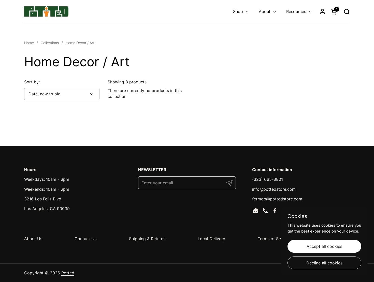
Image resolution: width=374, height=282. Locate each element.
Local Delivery (211, 238)
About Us (33, 238)
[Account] (322, 11)
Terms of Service (274, 238)
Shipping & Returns (147, 238)
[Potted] (46, 11)
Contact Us (85, 238)
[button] (346, 11)
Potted (67, 272)
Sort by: (32, 81)
